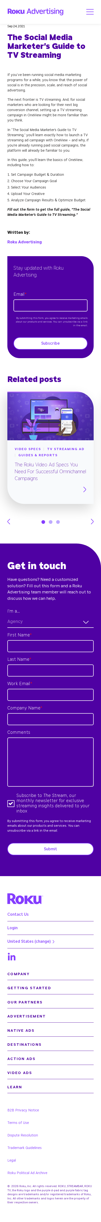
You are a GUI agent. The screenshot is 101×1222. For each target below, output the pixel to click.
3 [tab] (58, 522)
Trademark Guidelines (24, 1148)
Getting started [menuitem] (29, 988)
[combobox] (50, 622)
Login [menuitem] (12, 928)
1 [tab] (43, 522)
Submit (50, 849)
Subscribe (50, 343)
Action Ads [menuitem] (21, 1059)
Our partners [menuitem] (25, 1002)
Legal (11, 1160)
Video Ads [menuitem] (19, 1073)
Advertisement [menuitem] (26, 1016)
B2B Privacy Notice (23, 1110)
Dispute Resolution (22, 1135)
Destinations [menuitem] (24, 1044)
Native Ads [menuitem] (21, 1030)
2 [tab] (50, 522)
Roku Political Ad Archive (27, 1173)
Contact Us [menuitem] (18, 914)
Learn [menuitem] (14, 1087)
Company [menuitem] (18, 974)
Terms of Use (18, 1123)
